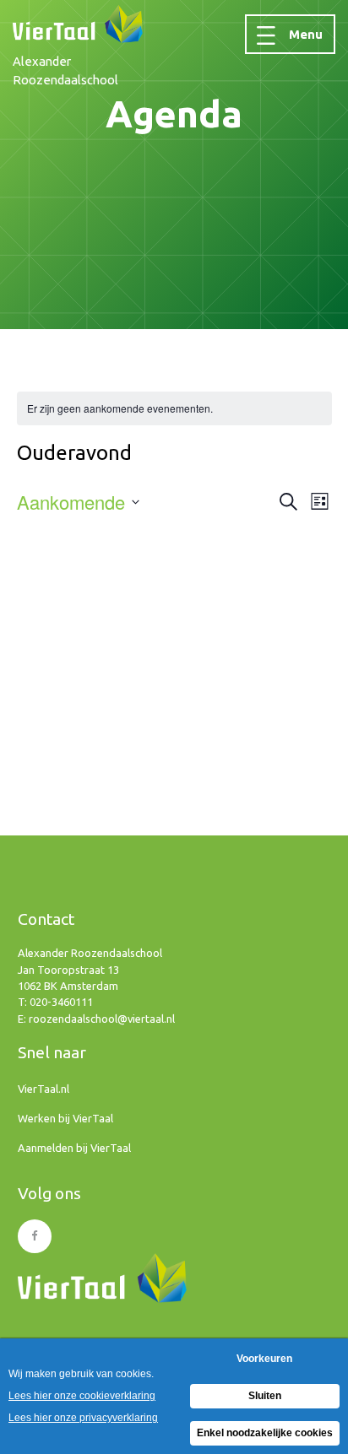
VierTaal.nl (43, 1089)
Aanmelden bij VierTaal (74, 1148)
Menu (306, 34)
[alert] (120, 409)
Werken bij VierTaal (65, 1118)
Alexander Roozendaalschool (65, 70)
